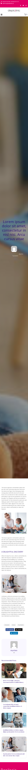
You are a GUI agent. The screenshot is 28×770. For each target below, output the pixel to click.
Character (7, 625)
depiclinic (21, 254)
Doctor (13, 625)
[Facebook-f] (20, 5)
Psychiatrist (15, 255)
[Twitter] (23, 5)
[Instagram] (26, 5)
